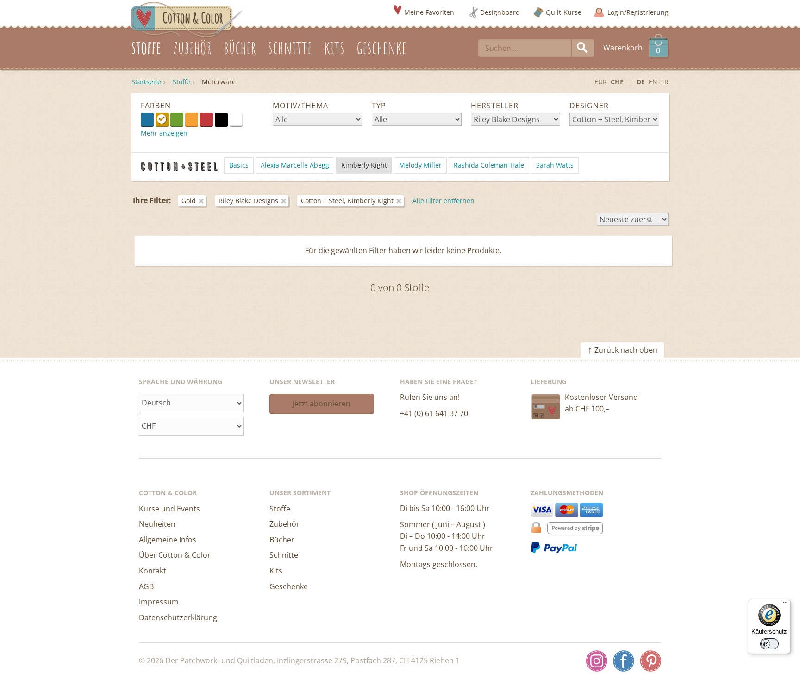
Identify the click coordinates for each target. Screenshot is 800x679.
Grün (176, 119)
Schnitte (283, 555)
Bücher (281, 540)
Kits (275, 571)
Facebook (623, 661)
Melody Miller (420, 165)
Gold (162, 119)
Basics (239, 165)
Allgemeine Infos (167, 540)
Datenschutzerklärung (178, 617)
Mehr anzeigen (164, 133)
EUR (600, 81)
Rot (206, 119)
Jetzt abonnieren (321, 404)
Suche (583, 48)
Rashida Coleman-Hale (489, 165)
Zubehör (284, 524)
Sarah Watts (555, 165)
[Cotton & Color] (187, 19)
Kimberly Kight (364, 165)
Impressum (159, 602)
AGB (146, 586)
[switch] (769, 643)
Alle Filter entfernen (443, 200)
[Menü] (785, 604)
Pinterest (650, 661)
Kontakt (152, 571)
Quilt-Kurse (563, 12)
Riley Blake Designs (248, 200)
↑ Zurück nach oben (622, 350)
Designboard (500, 12)
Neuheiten (157, 524)
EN (653, 81)
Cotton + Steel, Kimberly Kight (347, 200)
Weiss (242, 119)
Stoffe (181, 81)
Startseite (146, 81)
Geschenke (288, 586)
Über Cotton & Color (175, 555)
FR (665, 81)
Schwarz (221, 119)
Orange (191, 119)
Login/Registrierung (638, 12)
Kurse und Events (169, 509)
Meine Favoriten (429, 12)
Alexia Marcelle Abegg (295, 165)
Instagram (596, 661)
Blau (147, 119)
